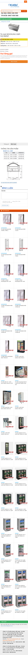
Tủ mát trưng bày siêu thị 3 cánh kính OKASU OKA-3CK (21, 383)
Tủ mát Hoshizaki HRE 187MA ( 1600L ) (6, 229)
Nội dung (3, 190)
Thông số (6, 144)
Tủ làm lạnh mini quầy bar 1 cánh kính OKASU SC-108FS (20, 561)
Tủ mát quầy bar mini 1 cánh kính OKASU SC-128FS (20, 536)
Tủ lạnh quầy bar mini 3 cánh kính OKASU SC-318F (7, 484)
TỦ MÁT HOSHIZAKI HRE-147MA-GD (20, 306)
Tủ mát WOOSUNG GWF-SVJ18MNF (9, 182)
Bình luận (13, 144)
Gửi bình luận (5, 205)
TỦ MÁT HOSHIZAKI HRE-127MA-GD (20, 331)
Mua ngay (14, 61)
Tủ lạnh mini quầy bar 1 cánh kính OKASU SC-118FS (6, 536)
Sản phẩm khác (6, 210)
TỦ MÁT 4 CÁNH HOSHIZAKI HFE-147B (20, 280)
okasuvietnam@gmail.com (7, 625)
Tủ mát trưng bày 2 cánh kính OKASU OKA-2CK (6, 408)
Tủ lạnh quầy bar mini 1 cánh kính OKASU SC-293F (7, 459)
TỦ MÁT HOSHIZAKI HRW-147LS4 (7, 306)
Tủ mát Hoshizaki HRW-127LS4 (20, 229)
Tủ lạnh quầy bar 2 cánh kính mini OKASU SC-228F (7, 509)
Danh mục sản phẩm (7, 19)
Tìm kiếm (24, 11)
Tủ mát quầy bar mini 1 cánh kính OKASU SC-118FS (6, 587)
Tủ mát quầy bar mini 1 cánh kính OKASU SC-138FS (6, 561)
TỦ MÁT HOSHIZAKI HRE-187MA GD (6, 331)
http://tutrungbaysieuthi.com (14, 639)
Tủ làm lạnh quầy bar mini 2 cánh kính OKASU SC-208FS (20, 587)
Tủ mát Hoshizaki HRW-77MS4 (20, 255)
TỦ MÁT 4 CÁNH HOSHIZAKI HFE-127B (6, 280)
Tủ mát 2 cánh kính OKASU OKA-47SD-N (19, 357)
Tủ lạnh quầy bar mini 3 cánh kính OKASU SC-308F (21, 484)
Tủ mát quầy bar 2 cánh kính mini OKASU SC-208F (21, 509)
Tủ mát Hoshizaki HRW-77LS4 (6, 255)
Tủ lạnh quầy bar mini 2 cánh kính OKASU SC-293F (21, 433)
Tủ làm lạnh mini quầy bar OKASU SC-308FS (20, 611)
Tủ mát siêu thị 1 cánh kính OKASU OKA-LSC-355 (7, 382)
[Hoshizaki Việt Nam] (14, 5)
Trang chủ (3, 21)
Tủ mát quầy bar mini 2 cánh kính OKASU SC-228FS (6, 612)
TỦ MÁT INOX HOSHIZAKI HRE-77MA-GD (7, 357)
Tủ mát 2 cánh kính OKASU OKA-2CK (5, 433)
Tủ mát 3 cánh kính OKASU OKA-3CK (19, 408)
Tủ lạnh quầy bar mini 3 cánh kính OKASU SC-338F (21, 459)
